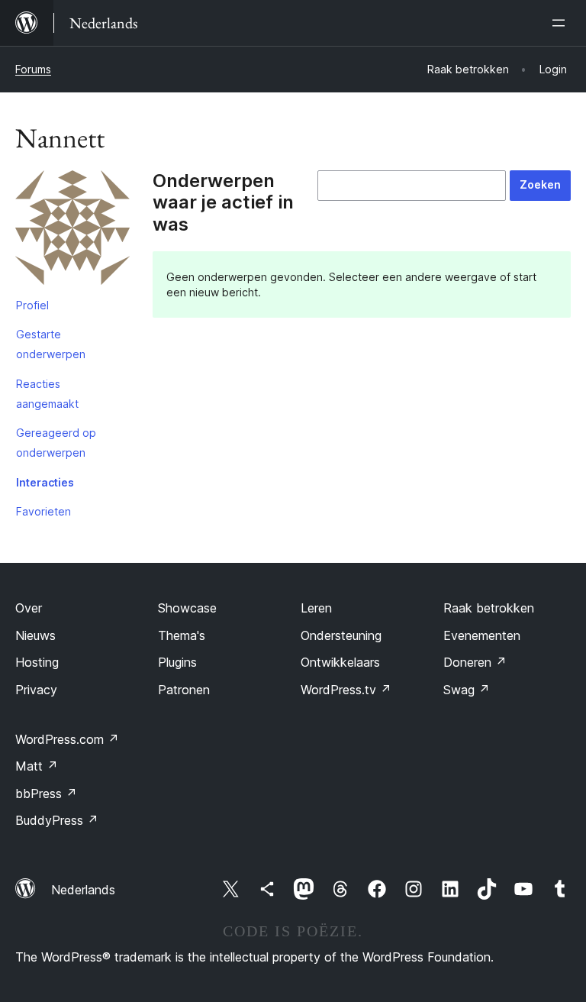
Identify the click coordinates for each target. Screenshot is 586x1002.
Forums (33, 69)
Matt (36, 766)
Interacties (45, 482)
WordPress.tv (346, 689)
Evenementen (481, 635)
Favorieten (43, 511)
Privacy (36, 689)
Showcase (187, 608)
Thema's (181, 635)
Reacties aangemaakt (47, 393)
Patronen (184, 689)
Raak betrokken (488, 608)
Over (28, 608)
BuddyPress (56, 820)
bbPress (46, 793)
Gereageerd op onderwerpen (56, 442)
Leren (316, 608)
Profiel (32, 305)
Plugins (177, 662)
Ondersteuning (341, 635)
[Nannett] (72, 230)
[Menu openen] (561, 23)
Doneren (475, 662)
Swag (466, 689)
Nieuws (35, 635)
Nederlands (83, 889)
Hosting (37, 662)
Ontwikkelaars (340, 662)
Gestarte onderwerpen (50, 344)
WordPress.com (67, 739)
